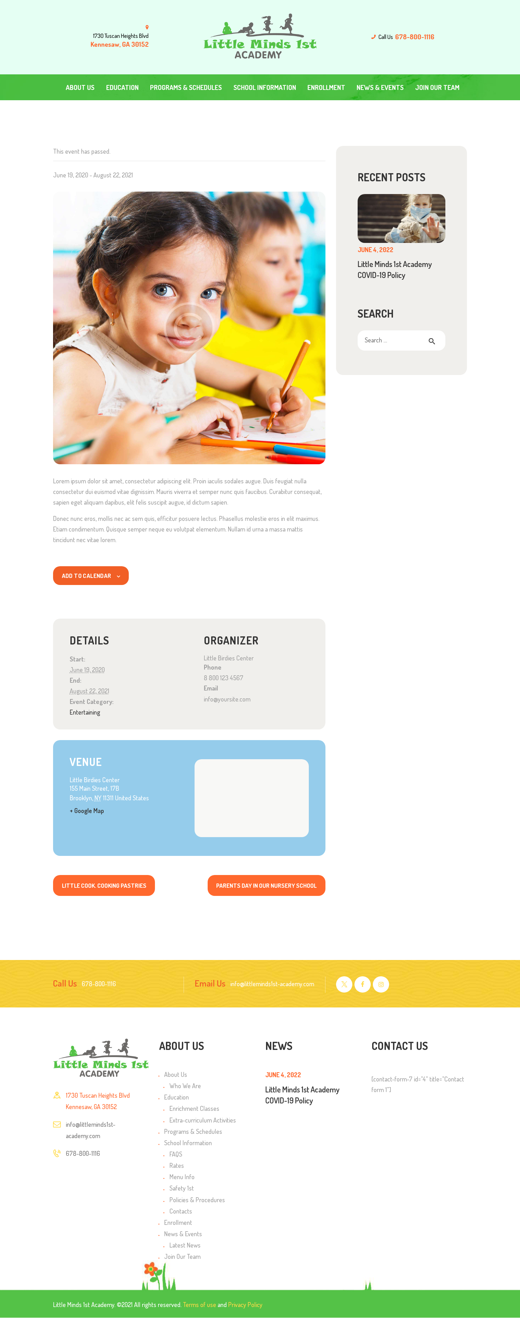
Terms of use (199, 1304)
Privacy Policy (245, 1304)
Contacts (180, 1211)
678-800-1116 (83, 1153)
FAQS (175, 1154)
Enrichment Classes (194, 1108)
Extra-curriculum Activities (202, 1120)
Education (176, 1097)
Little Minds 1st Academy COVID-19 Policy (395, 269)
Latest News (185, 1245)
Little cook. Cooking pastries (104, 885)
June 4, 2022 (375, 250)
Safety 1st (181, 1188)
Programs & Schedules (193, 1131)
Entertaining (85, 712)
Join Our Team (182, 1256)
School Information (188, 1143)
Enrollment (178, 1222)
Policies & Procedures (197, 1200)
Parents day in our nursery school (266, 885)
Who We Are (185, 1086)
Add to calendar (86, 575)
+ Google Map (87, 810)
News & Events (183, 1234)
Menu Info (182, 1177)
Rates (176, 1165)
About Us (175, 1074)
